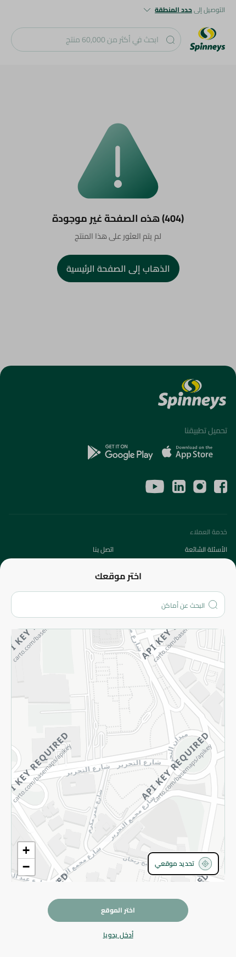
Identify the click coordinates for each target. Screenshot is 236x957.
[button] (26, 850)
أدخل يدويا (118, 935)
